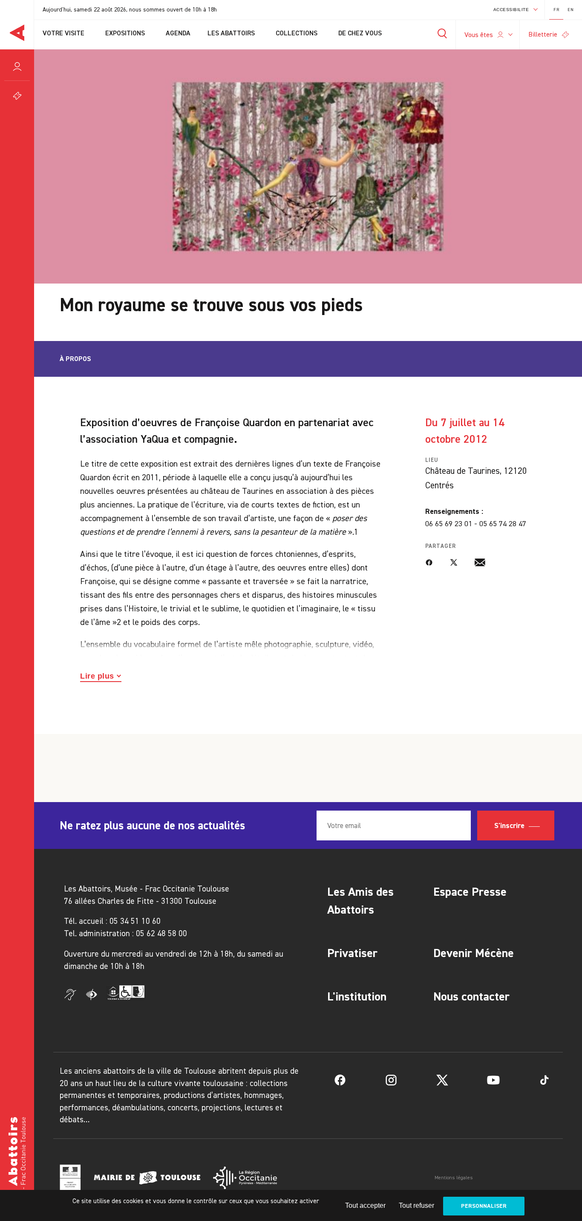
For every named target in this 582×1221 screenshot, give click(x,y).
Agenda (178, 33)
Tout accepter (365, 1205)
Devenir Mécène (473, 953)
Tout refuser (416, 1205)
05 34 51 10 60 (135, 921)
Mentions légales (454, 1177)
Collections (297, 33)
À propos (75, 358)
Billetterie (542, 34)
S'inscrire (510, 825)
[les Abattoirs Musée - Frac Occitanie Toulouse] (17, 1164)
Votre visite (64, 33)
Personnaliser (484, 1206)
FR (556, 9)
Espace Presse (470, 892)
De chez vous (360, 33)
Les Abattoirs (231, 33)
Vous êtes (478, 34)
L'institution (356, 996)
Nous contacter (471, 996)
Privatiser (352, 953)
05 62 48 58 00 (161, 933)
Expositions (126, 33)
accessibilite (511, 9)
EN (570, 9)
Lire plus (97, 676)
